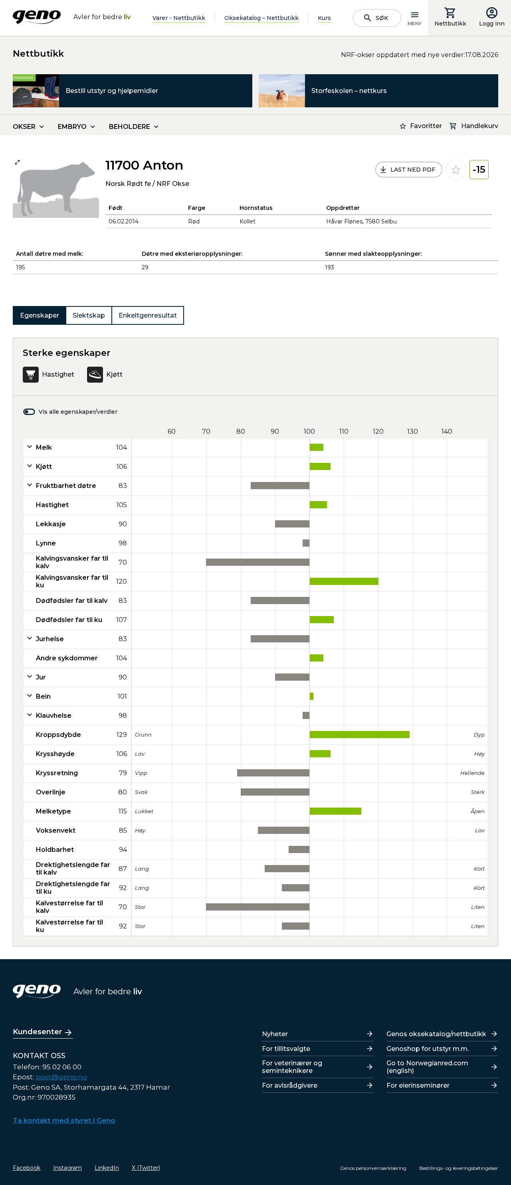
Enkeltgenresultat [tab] (148, 315)
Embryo (72, 126)
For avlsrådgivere (289, 1085)
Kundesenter (37, 1031)
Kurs (324, 18)
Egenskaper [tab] (39, 315)
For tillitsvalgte (286, 1049)
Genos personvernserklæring (373, 1168)
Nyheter (275, 1034)
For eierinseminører (418, 1085)
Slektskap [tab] (89, 315)
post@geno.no (61, 1077)
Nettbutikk (450, 23)
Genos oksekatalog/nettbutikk (436, 1034)
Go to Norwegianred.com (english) (427, 1066)
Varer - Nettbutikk (179, 18)
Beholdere (129, 126)
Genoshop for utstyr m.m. (427, 1049)
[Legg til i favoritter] (456, 169)
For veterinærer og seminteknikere (292, 1066)
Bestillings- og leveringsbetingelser (458, 1168)
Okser (24, 126)
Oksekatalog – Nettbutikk (261, 18)
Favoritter (426, 126)
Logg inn (492, 23)
